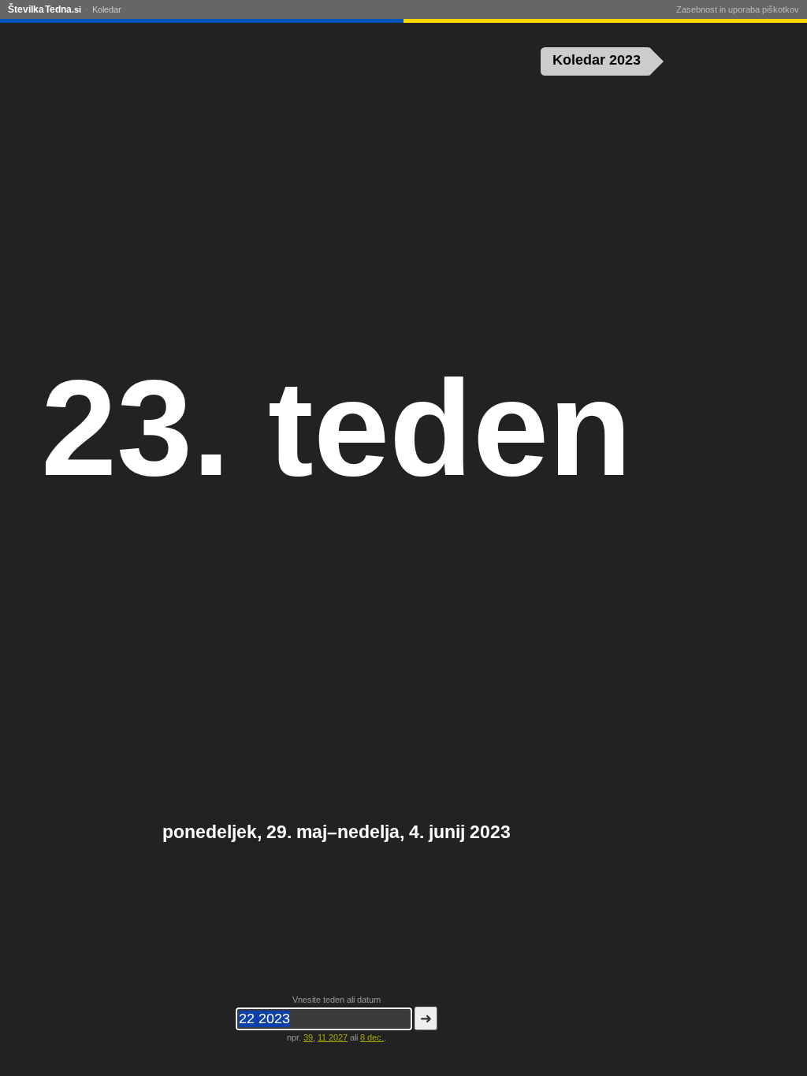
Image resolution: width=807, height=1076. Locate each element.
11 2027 (333, 1037)
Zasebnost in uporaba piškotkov (737, 9)
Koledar (106, 9)
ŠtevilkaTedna (44, 9)
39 (308, 1037)
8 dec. (372, 1037)
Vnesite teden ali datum (336, 999)
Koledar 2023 (596, 60)
